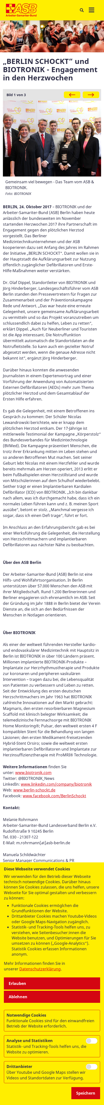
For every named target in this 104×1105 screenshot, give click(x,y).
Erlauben (17, 983)
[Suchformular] (82, 10)
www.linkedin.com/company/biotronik (56, 784)
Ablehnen (18, 996)
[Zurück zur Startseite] (21, 10)
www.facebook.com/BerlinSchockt (54, 795)
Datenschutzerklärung (40, 969)
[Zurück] (72, 95)
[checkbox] (91, 1041)
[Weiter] (91, 95)
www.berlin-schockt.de (34, 790)
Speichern (85, 1093)
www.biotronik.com (33, 772)
